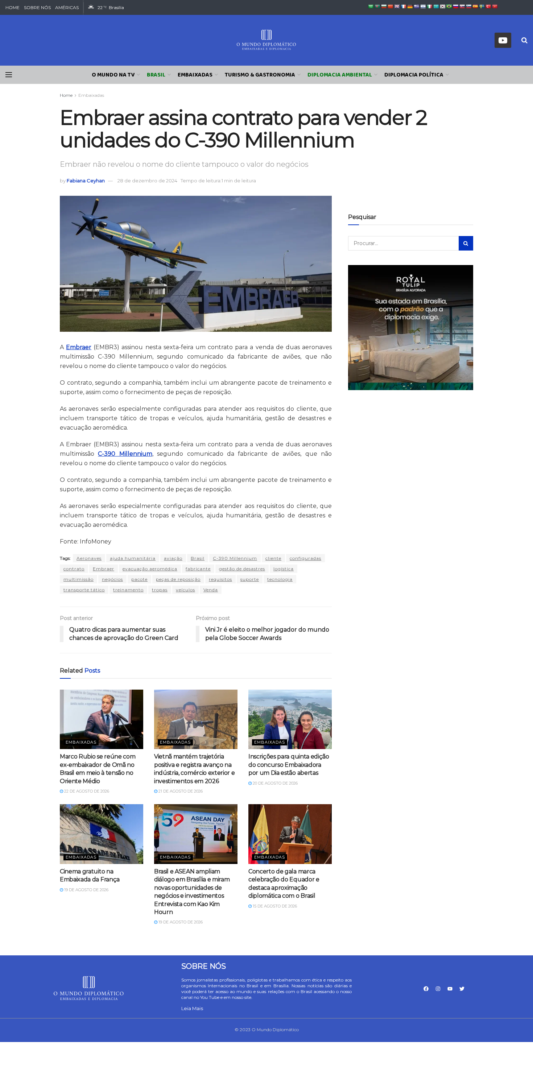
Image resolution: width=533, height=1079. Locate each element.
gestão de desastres (242, 568)
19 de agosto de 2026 (85, 889)
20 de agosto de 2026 (275, 783)
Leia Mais (192, 1008)
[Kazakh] (436, 6)
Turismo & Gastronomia (260, 74)
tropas (160, 589)
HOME (12, 7)
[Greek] (417, 6)
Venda (210, 589)
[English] (397, 6)
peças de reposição (178, 579)
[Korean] (443, 6)
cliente (273, 558)
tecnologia (280, 579)
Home (66, 95)
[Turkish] (488, 6)
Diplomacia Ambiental (339, 74)
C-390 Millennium (235, 558)
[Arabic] (371, 6)
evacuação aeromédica (150, 568)
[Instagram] (438, 989)
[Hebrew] (423, 6)
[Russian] (456, 6)
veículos (185, 589)
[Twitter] (462, 989)
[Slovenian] (469, 6)
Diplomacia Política (413, 74)
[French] (403, 6)
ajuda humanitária (133, 558)
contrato (73, 568)
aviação (173, 558)
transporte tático (84, 589)
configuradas (305, 558)
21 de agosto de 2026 (180, 791)
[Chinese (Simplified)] (390, 6)
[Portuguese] (449, 6)
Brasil (156, 74)
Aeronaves (89, 558)
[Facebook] (426, 989)
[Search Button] (466, 243)
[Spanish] (475, 6)
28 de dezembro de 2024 (147, 180)
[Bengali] (377, 6)
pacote (139, 579)
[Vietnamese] (495, 6)
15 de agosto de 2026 (274, 906)
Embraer (103, 568)
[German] (410, 6)
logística (283, 568)
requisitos (220, 579)
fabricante (198, 568)
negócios (112, 579)
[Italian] (430, 6)
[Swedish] (482, 6)
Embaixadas (195, 74)
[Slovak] (462, 6)
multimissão (78, 579)
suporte (249, 579)
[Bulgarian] (384, 6)
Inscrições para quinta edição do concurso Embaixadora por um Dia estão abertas (288, 764)
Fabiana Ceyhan (86, 180)
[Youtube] (450, 989)
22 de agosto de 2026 (86, 791)
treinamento (128, 589)
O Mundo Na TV (113, 74)
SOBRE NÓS (37, 7)
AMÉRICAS (67, 7)
